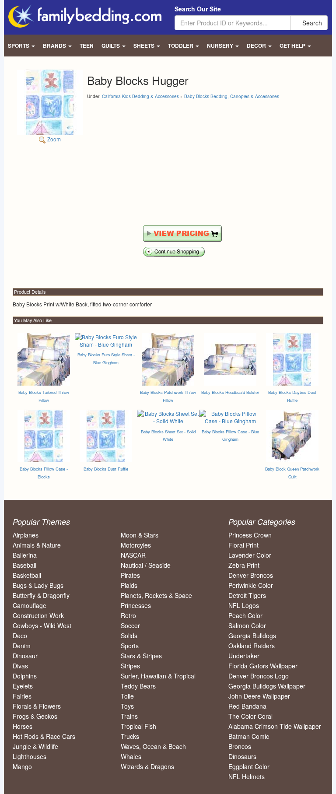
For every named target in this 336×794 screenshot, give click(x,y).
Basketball (27, 575)
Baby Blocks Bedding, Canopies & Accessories (231, 96)
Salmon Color (247, 625)
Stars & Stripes (141, 655)
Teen (87, 45)
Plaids (129, 585)
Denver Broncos (250, 575)
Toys (127, 706)
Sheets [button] (144, 45)
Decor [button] (257, 45)
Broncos (239, 746)
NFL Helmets (246, 776)
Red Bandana (247, 706)
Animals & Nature (37, 545)
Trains (129, 716)
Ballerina (25, 555)
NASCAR (133, 555)
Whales (131, 756)
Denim (22, 645)
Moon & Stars (139, 535)
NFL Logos (243, 605)
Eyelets (23, 686)
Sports (130, 645)
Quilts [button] (111, 45)
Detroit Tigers (247, 595)
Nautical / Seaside (146, 565)
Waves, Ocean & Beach (153, 746)
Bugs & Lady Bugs (38, 585)
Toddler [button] (181, 45)
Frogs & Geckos (35, 716)
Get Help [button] (293, 45)
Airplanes (25, 535)
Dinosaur (25, 655)
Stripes (130, 665)
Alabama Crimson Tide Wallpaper (274, 726)
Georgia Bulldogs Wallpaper (266, 686)
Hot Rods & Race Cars (44, 736)
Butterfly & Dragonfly (41, 595)
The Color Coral (250, 716)
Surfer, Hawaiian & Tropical (158, 675)
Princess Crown (250, 535)
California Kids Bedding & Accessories (140, 96)
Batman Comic (248, 736)
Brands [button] (55, 45)
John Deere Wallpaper (259, 696)
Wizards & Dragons (147, 766)
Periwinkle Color (250, 585)
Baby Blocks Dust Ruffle (106, 469)
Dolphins (25, 675)
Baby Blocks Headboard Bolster (230, 392)
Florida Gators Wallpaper (263, 665)
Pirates (130, 575)
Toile (127, 696)
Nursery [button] (220, 45)
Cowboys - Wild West (42, 625)
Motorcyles (136, 545)
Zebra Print (243, 565)
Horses (22, 726)
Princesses (136, 605)
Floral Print (243, 545)
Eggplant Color (249, 766)
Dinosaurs (242, 756)
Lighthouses (29, 756)
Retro (128, 615)
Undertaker (243, 655)
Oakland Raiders (251, 645)
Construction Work (38, 615)
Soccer (130, 625)
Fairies (22, 696)
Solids (129, 635)
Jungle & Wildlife (35, 746)
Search (311, 22)
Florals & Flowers (37, 706)
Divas (20, 665)
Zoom (53, 139)
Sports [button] (19, 45)
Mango (22, 766)
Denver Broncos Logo (258, 675)
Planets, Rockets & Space (156, 595)
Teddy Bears (138, 686)
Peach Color (245, 615)
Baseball (24, 565)
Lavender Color (249, 555)
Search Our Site (198, 8)
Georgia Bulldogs (252, 635)
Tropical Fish (138, 726)
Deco (20, 635)
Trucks (130, 736)
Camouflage (29, 605)
